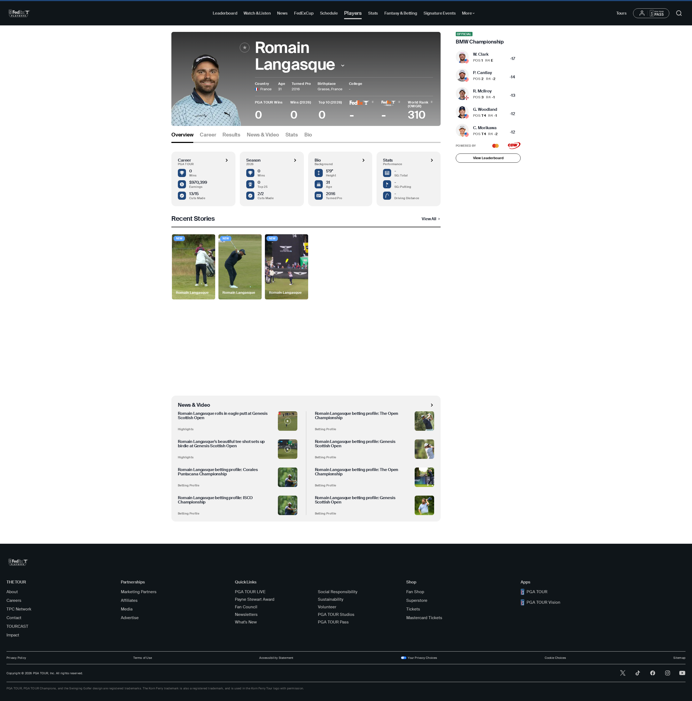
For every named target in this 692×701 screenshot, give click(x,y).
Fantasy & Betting (400, 13)
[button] (342, 65)
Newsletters (246, 614)
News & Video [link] (263, 135)
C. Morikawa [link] (485, 128)
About (12, 592)
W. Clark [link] (480, 54)
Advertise (130, 617)
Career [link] (208, 135)
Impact (12, 635)
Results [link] (231, 135)
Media (126, 609)
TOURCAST (17, 626)
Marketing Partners (139, 592)
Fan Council (246, 607)
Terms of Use (142, 658)
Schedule (329, 13)
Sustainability (330, 599)
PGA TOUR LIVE (250, 592)
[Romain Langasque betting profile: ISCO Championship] (287, 505)
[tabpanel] (306, 332)
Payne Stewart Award (254, 599)
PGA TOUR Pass (333, 622)
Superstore (416, 600)
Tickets (413, 609)
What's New (246, 622)
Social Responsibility (337, 592)
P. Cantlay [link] (482, 72)
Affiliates (129, 600)
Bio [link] (308, 135)
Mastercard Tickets (424, 617)
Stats (373, 13)
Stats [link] (291, 135)
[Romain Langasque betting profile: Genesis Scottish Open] (424, 449)
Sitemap (679, 658)
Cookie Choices (555, 658)
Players (353, 13)
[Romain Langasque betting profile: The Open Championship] (424, 421)
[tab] (182, 137)
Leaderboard (225, 13)
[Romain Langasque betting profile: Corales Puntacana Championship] (287, 477)
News (282, 13)
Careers (13, 600)
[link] (488, 38)
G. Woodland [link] (485, 109)
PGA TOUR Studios (336, 614)
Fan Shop (415, 592)
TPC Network (18, 609)
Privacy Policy (16, 658)
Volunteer (327, 607)
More (470, 14)
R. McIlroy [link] (482, 91)
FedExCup (304, 13)
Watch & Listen (257, 13)
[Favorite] (244, 47)
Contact (13, 617)
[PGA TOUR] (19, 13)
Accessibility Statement (276, 658)
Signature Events (440, 13)
